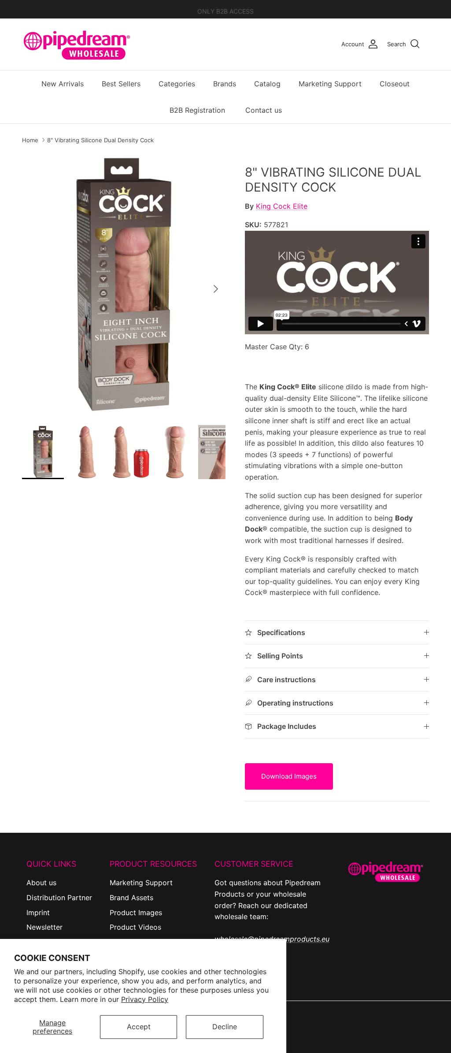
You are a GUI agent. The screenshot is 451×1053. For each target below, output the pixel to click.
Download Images (289, 776)
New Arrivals (62, 83)
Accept (139, 1026)
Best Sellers (121, 83)
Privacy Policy (144, 999)
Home (30, 140)
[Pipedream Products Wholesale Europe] (77, 44)
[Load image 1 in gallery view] (124, 284)
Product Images (136, 912)
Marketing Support (330, 83)
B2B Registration (197, 110)
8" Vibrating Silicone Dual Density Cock (100, 140)
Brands (224, 83)
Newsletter (44, 927)
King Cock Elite (281, 206)
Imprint (38, 912)
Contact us (263, 110)
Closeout (395, 83)
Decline (224, 1026)
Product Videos (135, 927)
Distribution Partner (59, 897)
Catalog (267, 83)
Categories (177, 83)
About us (41, 882)
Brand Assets (131, 897)
